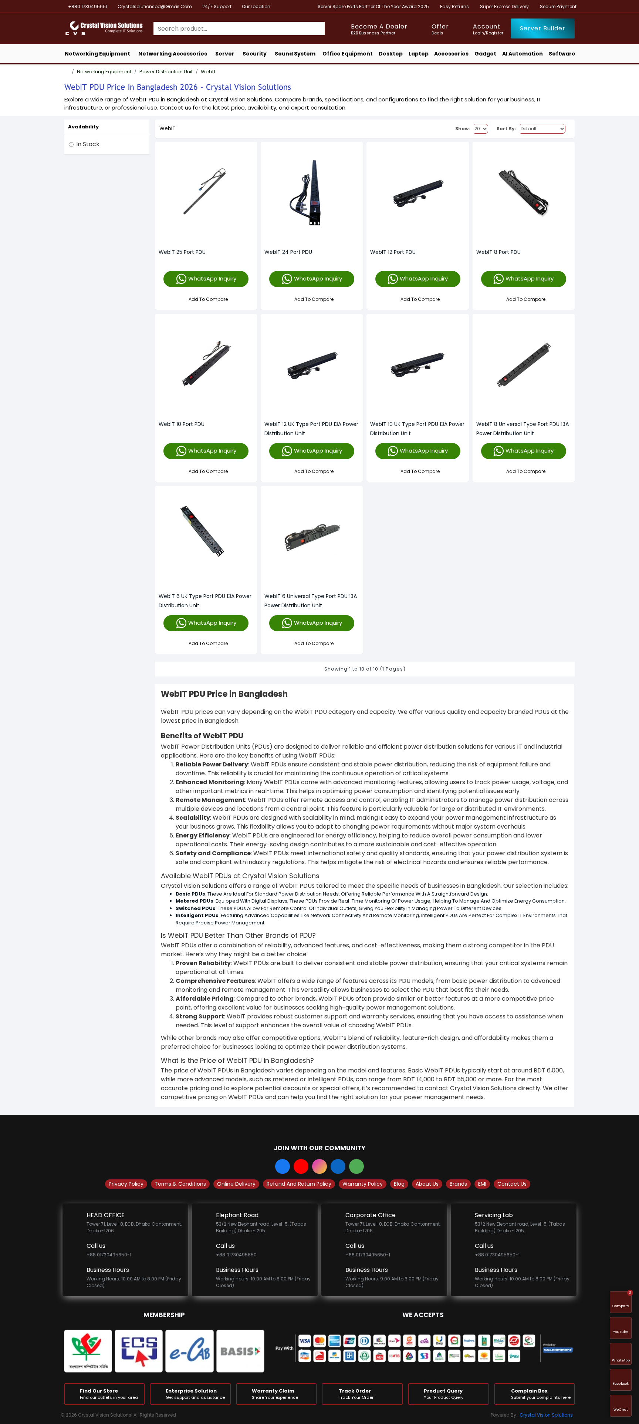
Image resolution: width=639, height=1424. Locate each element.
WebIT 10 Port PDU (181, 424)
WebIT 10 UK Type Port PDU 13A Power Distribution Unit (417, 428)
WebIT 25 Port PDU (182, 252)
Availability (83, 126)
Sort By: (506, 128)
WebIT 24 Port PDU (288, 252)
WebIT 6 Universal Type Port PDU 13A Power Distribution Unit (310, 600)
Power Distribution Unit (166, 71)
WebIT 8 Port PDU (498, 252)
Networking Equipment (104, 71)
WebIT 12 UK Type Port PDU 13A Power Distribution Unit (311, 428)
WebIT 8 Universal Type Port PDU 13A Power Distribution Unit (522, 428)
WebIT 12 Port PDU (393, 252)
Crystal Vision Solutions (546, 1415)
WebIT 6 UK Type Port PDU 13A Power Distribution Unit (205, 600)
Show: (462, 128)
